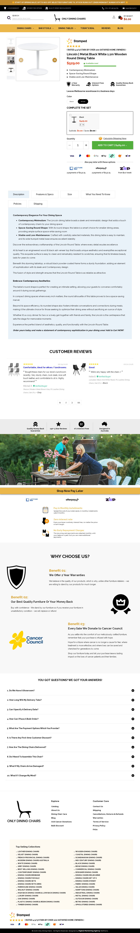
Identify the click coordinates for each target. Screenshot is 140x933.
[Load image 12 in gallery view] (11, 70)
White (83, 101)
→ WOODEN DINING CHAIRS (85, 851)
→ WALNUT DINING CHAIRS (27, 890)
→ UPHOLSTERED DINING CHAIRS (87, 905)
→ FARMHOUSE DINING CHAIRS (29, 887)
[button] (25, 18)
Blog (53, 818)
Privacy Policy (99, 826)
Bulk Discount (57, 826)
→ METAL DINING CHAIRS (84, 896)
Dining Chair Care (59, 814)
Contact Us (98, 806)
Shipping (38, 204)
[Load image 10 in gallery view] (11, 51)
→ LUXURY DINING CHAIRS (27, 896)
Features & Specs (44, 194)
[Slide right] (55, 60)
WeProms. (93, 931)
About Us (55, 810)
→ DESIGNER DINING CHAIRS (85, 872)
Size (70, 194)
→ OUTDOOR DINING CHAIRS (85, 899)
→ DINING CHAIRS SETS (26, 881)
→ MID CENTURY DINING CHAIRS (87, 860)
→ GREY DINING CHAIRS (26, 866)
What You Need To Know (98, 194)
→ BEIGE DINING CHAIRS (83, 866)
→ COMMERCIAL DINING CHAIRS (87, 869)
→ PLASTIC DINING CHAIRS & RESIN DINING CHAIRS (37, 902)
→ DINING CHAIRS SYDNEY (84, 881)
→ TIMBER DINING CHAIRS (27, 905)
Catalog (55, 806)
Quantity (71, 139)
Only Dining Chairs (45, 931)
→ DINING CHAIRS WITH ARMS (28, 884)
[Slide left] (21, 60)
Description (18, 194)
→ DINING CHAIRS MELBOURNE (86, 875)
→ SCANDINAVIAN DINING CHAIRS (87, 858)
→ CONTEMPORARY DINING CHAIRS (31, 872)
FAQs (95, 829)
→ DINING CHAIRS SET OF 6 (85, 878)
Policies (17, 204)
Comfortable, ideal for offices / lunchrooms (44, 367)
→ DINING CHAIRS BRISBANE (28, 875)
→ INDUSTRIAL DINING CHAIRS (86, 893)
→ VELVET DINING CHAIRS (27, 855)
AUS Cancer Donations (61, 822)
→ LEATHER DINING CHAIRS (27, 851)
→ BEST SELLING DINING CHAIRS (30, 869)
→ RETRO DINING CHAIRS (84, 902)
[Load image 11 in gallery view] (11, 60)
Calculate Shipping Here (114, 138)
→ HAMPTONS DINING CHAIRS (86, 890)
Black (73, 102)
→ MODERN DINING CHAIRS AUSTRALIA (32, 860)
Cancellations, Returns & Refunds (108, 814)
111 (79, 402)
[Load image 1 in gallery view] (11, 41)
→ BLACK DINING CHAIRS (84, 863)
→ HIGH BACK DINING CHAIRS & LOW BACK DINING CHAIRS (41, 893)
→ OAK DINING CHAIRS (25, 899)
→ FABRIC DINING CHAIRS (84, 884)
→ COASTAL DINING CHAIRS (85, 855)
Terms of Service (101, 822)
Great (92, 367)
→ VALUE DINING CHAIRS (83, 887)
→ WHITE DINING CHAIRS (26, 863)
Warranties (98, 818)
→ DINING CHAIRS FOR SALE (28, 878)
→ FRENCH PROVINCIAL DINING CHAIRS (32, 858)
